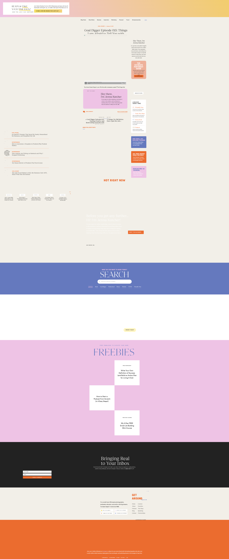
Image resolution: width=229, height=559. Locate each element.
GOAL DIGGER (101, 26)
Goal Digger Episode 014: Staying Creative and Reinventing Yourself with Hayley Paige (95, 121)
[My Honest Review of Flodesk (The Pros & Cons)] (20, 162)
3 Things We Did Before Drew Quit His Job (115, 120)
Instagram (105, 551)
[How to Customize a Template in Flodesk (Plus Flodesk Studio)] (21, 143)
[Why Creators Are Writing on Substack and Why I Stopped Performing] (20, 153)
